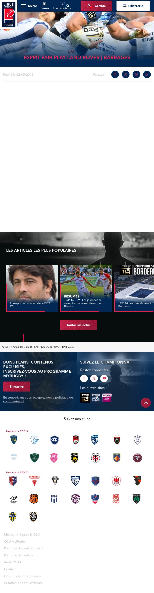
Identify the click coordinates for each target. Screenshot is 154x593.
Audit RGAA (13, 562)
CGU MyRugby (15, 541)
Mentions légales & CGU (22, 534)
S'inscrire (17, 386)
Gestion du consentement (23, 576)
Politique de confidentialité (24, 548)
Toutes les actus (78, 325)
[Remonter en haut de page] (146, 403)
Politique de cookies (19, 555)
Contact (10, 568)
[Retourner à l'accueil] (8, 14)
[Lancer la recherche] (68, 6)
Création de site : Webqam (23, 582)
